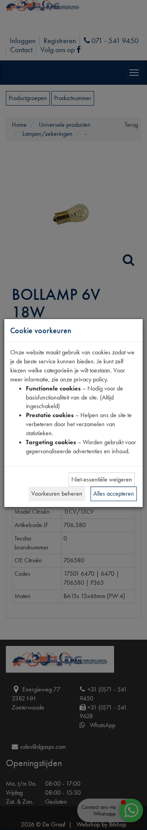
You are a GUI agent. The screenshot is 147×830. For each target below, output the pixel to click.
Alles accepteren (113, 493)
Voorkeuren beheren (56, 493)
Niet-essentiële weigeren (101, 479)
